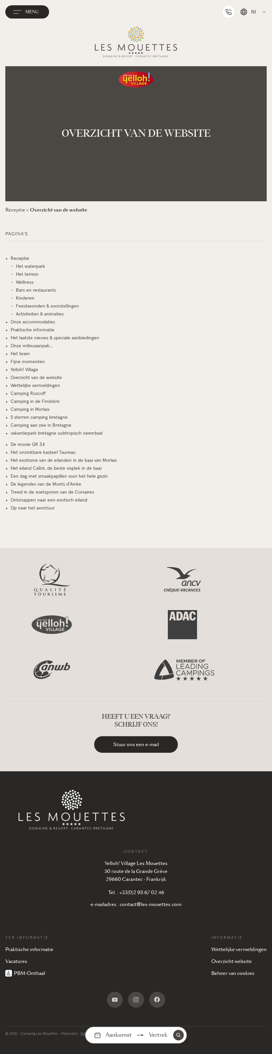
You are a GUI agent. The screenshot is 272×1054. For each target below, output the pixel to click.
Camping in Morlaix (30, 409)
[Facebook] (157, 1000)
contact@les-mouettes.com (150, 904)
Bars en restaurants (36, 290)
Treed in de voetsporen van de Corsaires (52, 492)
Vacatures (16, 961)
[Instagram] (136, 1000)
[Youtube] (115, 1000)
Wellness (25, 282)
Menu (31, 12)
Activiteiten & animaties (40, 314)
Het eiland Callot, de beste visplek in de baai (56, 468)
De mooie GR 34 (28, 444)
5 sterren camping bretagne (39, 417)
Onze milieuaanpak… (32, 346)
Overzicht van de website (36, 377)
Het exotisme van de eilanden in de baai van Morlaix (64, 460)
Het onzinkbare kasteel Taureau (43, 452)
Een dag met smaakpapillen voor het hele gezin (59, 476)
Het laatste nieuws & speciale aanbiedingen (55, 338)
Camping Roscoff (28, 393)
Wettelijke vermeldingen (35, 385)
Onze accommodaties (33, 322)
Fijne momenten (28, 361)
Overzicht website (231, 961)
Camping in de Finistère (35, 401)
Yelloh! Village (24, 369)
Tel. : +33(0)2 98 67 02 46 (136, 892)
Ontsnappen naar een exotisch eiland (49, 500)
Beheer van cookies (232, 973)
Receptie (20, 258)
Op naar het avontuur (33, 508)
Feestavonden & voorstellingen (47, 306)
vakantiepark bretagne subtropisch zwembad (56, 433)
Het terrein (27, 274)
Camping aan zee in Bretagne (41, 425)
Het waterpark (30, 266)
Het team (20, 354)
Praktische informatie (32, 330)
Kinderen (25, 298)
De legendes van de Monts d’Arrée (46, 484)
